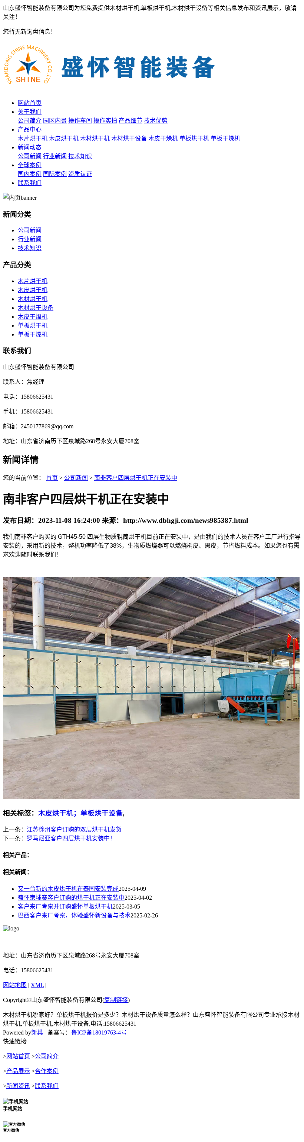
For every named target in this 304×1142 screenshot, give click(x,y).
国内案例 (30, 174)
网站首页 (30, 103)
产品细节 (130, 120)
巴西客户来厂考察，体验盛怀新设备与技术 (74, 915)
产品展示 (18, 1071)
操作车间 (80, 120)
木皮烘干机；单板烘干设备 (80, 813)
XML (37, 985)
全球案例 (30, 165)
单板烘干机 (194, 138)
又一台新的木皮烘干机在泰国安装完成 (68, 889)
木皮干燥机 (163, 138)
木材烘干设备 (129, 138)
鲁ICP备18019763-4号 (99, 1032)
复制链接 (116, 1000)
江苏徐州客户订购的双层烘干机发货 (74, 829)
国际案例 (55, 174)
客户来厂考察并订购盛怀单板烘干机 (65, 906)
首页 (52, 478)
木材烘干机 (95, 138)
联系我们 (30, 183)
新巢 (37, 1032)
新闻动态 (30, 147)
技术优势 (156, 120)
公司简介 (30, 120)
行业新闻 (55, 156)
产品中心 (30, 129)
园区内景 (55, 120)
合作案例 (47, 1071)
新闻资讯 (18, 1086)
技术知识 (80, 156)
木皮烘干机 (64, 138)
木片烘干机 (32, 138)
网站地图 (15, 985)
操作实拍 (105, 120)
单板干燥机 (225, 138)
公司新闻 (30, 156)
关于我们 (30, 112)
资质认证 (80, 174)
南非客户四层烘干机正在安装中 (135, 478)
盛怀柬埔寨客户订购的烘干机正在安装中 (71, 897)
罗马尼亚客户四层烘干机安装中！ (71, 838)
